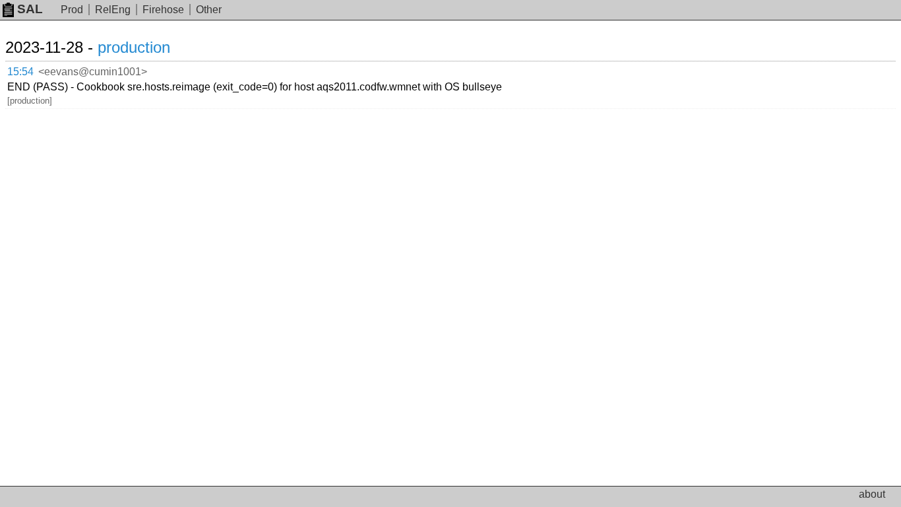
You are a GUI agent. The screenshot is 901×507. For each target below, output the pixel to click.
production (134, 47)
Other (209, 9)
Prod (72, 9)
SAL (30, 9)
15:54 (20, 71)
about (872, 494)
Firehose (163, 9)
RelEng (113, 9)
